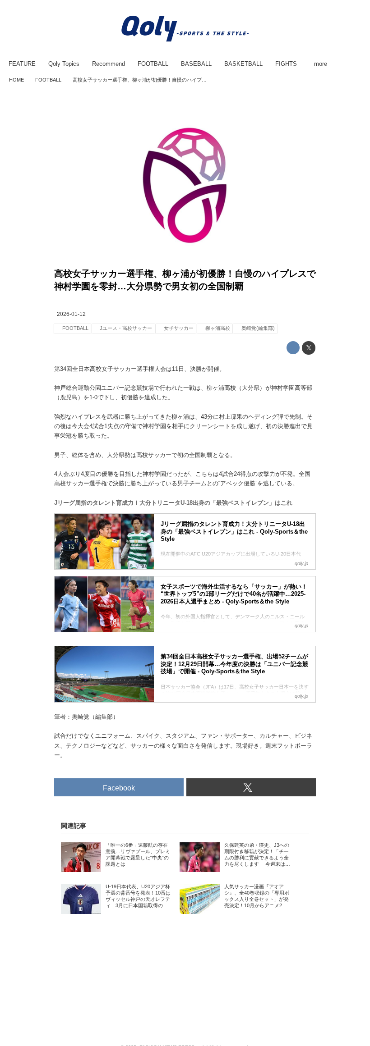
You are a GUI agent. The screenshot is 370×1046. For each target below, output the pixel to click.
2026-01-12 (71, 314)
